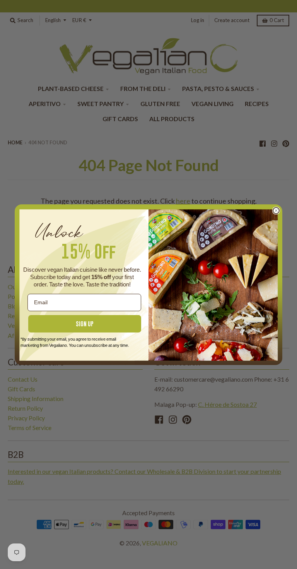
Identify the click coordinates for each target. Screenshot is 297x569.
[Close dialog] (276, 210)
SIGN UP (85, 323)
